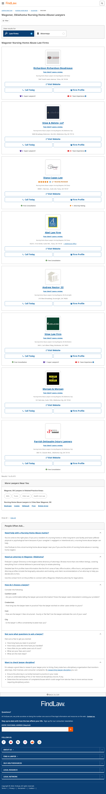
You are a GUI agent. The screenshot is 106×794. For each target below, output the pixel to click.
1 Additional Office (70, 244)
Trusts (16, 496)
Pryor (34, 506)
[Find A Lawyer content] (102, 756)
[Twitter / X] (18, 742)
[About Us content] (102, 749)
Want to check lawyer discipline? (20, 662)
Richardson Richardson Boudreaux (53, 68)
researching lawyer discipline (59, 670)
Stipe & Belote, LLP (53, 122)
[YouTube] (11, 742)
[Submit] (70, 729)
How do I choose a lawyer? (17, 585)
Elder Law (26, 496)
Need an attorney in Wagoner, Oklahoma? (24, 557)
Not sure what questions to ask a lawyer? (24, 634)
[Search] (102, 3)
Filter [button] (6, 21)
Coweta (16, 506)
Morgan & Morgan (53, 388)
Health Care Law (39, 496)
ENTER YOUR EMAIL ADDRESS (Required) (16, 725)
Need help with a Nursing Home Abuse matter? (27, 533)
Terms (4, 788)
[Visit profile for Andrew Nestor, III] (53, 277)
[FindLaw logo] (12, 3)
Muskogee (8, 506)
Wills (7, 496)
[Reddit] (32, 742)
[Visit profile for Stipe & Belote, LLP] (53, 112)
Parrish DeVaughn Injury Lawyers (53, 441)
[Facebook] (4, 742)
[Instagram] (25, 742)
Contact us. (91, 716)
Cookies (31, 788)
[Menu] (3, 3)
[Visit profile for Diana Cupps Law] (53, 167)
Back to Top (54, 694)
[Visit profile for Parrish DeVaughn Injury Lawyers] (53, 431)
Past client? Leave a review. (53, 72)
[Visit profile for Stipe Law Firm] (53, 323)
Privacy (12, 788)
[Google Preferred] (39, 742)
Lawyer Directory (7, 10)
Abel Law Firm (53, 232)
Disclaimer (22, 788)
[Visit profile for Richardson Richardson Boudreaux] (53, 57)
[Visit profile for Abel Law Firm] (53, 222)
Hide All (13, 518)
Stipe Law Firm (53, 334)
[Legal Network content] (102, 776)
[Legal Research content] (102, 770)
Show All (4, 518)
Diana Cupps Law (53, 177)
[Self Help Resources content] (102, 763)
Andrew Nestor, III (53, 287)
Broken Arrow (43, 506)
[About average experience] (85, 96)
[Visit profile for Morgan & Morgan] (53, 378)
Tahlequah (25, 506)
